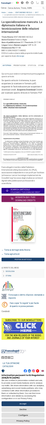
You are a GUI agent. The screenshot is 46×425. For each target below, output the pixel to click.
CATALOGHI (8, 366)
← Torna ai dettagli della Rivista (16, 250)
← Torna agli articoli (10, 254)
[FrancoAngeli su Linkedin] (6, 358)
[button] (17, 3)
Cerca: (4, 8)
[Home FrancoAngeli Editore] (7, 3)
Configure (23, 415)
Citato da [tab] (32, 65)
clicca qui (20, 56)
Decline (23, 409)
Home (4, 12)
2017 (36, 12)
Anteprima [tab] (7, 65)
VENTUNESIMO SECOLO (23, 12)
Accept (23, 403)
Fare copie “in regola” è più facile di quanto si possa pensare (24, 304)
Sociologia (10, 271)
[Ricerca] (43, 8)
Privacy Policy (23, 421)
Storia (8, 276)
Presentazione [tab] (19, 65)
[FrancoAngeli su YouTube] (12, 358)
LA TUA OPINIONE (11, 363)
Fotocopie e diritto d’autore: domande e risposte (26, 296)
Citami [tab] (40, 65)
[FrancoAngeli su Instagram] (9, 358)
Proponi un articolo (23, 259)
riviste (10, 12)
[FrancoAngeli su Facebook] (3, 358)
